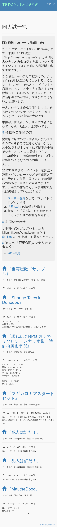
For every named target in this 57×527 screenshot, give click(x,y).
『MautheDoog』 (23, 489)
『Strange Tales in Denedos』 (22, 300)
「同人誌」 (15, 206)
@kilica (7, 236)
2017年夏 (14, 253)
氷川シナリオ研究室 (47, 524)
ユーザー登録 (16, 198)
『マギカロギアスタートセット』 (28, 395)
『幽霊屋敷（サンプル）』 (23, 271)
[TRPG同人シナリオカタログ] (24, 3)
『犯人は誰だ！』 (24, 432)
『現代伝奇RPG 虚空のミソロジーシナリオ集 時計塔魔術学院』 (27, 340)
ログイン (51, 3)
